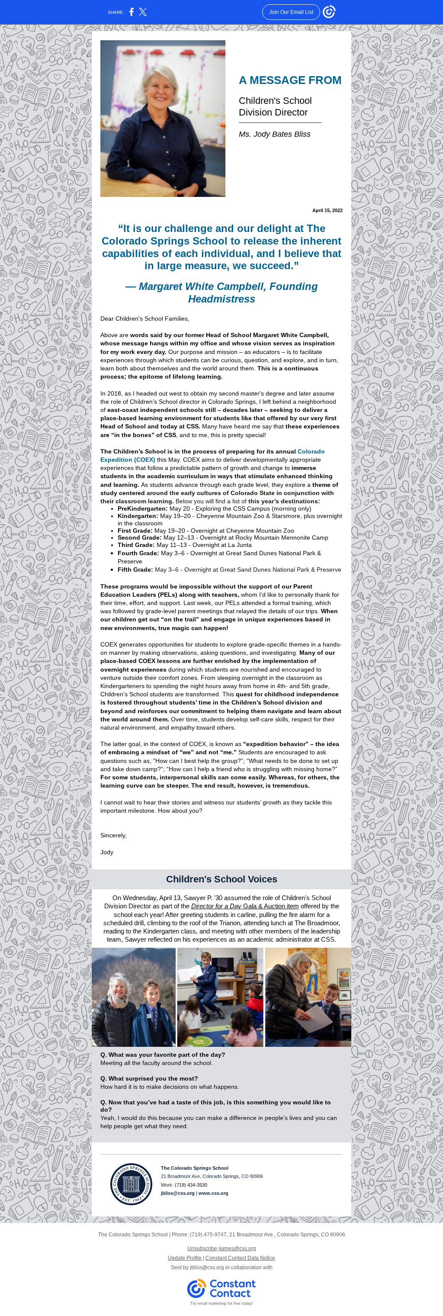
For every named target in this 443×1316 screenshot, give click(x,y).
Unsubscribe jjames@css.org (221, 1248)
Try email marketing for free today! (221, 1303)
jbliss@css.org (178, 1193)
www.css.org (213, 1193)
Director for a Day (216, 906)
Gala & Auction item (270, 906)
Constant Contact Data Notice (240, 1258)
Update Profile (185, 1258)
